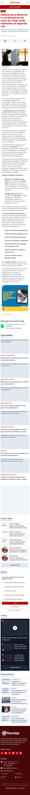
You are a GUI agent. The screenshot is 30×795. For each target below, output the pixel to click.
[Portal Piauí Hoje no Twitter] (9, 753)
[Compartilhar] (24, 41)
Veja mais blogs (15, 565)
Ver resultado (15, 606)
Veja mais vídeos (15, 667)
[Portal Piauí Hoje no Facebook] (2, 753)
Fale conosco (21, 788)
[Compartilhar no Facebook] (5, 41)
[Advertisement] (15, 500)
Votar (15, 603)
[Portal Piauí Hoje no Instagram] (5, 753)
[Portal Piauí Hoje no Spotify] (20, 753)
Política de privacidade (11, 788)
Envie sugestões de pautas (13, 328)
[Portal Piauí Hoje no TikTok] (16, 753)
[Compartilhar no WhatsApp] (15, 41)
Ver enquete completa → (15, 610)
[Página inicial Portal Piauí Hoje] (15, 3)
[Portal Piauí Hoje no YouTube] (13, 753)
